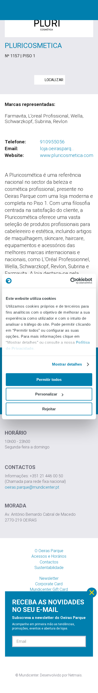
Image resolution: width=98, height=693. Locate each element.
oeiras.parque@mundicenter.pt (32, 487)
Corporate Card (49, 584)
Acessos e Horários (48, 556)
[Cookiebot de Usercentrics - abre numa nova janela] (70, 280)
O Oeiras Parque (49, 550)
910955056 (52, 142)
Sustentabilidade (49, 567)
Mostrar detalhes (67, 364)
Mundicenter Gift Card (49, 589)
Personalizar (46, 394)
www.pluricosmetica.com (66, 155)
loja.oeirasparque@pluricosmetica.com (57, 148)
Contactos (49, 562)
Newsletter (49, 578)
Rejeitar (49, 409)
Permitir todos (49, 379)
